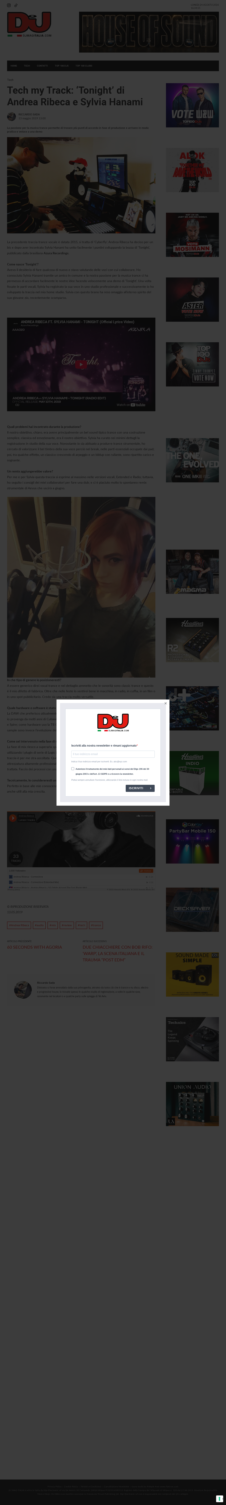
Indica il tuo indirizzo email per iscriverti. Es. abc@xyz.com (99, 761)
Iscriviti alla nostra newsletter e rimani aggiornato (104, 745)
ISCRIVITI (136, 788)
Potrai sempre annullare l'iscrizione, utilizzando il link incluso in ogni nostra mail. (109, 780)
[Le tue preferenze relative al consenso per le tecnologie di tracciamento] (219, 1498)
